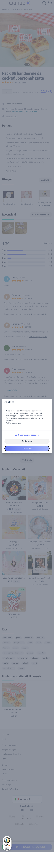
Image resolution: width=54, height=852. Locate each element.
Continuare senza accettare (27, 435)
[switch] (7, 848)
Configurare (27, 441)
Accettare (27, 448)
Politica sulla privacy (14, 423)
